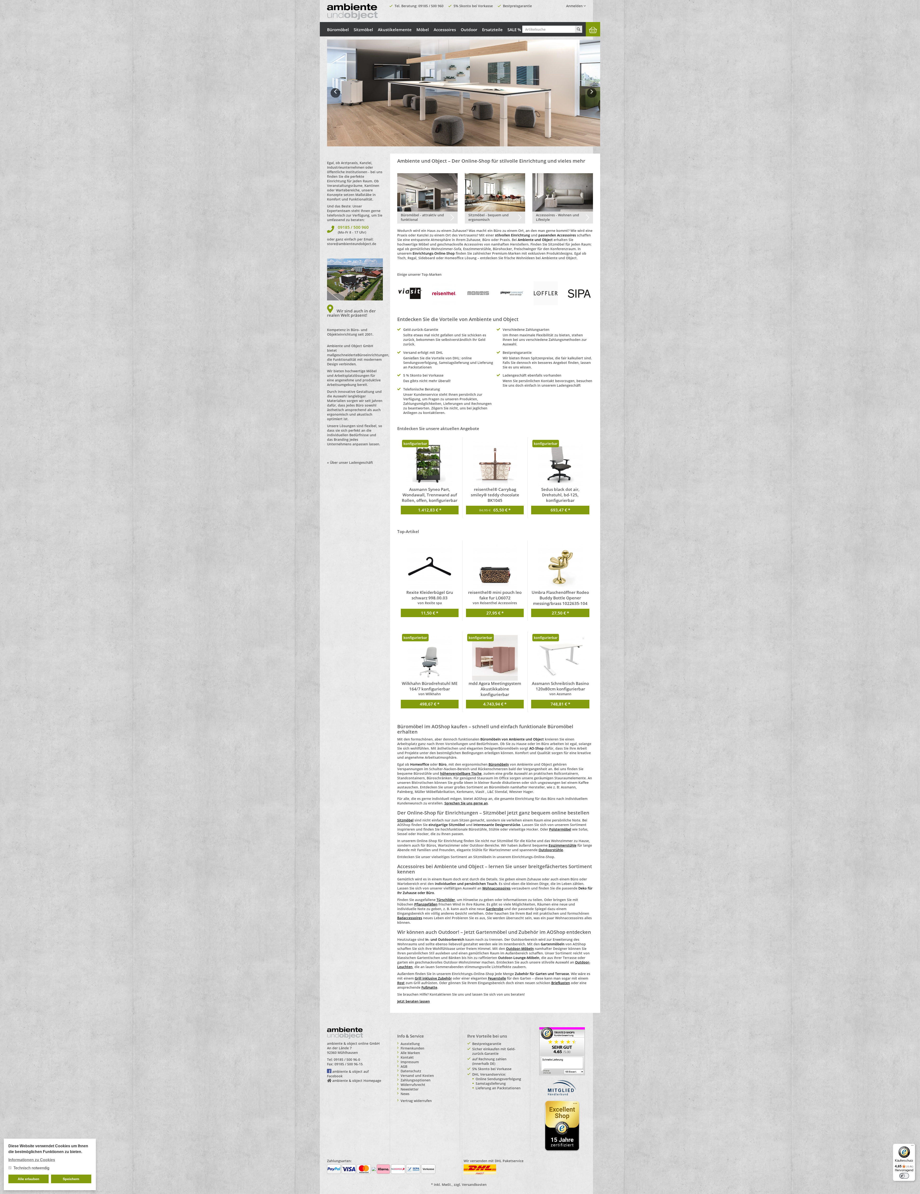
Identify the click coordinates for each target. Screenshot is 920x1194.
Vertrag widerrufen (416, 1100)
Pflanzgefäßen (425, 904)
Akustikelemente (395, 29)
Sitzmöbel (363, 29)
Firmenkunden (412, 1048)
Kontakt (407, 1057)
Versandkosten (474, 1184)
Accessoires (445, 29)
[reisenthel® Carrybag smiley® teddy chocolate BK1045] (495, 464)
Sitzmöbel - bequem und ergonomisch (488, 217)
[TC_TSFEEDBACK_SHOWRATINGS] (562, 1051)
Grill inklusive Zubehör (433, 978)
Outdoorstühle (551, 850)
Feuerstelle (497, 978)
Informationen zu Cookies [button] (31, 1160)
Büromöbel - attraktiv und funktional (422, 217)
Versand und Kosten (417, 1075)
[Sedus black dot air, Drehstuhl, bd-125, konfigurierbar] (560, 464)
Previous (335, 96)
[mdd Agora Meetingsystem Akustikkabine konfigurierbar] (495, 658)
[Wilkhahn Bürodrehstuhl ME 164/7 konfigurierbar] (430, 658)
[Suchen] (578, 29)
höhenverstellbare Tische (461, 773)
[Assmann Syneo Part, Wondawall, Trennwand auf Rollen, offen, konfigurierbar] (430, 464)
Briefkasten (560, 983)
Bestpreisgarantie (517, 6)
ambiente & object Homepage (356, 1080)
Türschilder (446, 899)
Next (593, 96)
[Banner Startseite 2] (463, 93)
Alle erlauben (28, 1179)
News (405, 1093)
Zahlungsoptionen (416, 1080)
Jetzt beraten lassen (413, 1001)
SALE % (514, 29)
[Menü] (912, 1146)
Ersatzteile (492, 29)
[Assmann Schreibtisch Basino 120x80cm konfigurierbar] (560, 658)
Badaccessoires (409, 918)
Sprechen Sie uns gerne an (466, 803)
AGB (404, 1066)
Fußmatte (429, 987)
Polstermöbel (560, 829)
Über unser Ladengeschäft (351, 462)
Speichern (71, 1179)
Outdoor (469, 29)
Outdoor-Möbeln (520, 948)
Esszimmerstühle (562, 845)
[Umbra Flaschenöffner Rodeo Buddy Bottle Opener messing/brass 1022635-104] (560, 567)
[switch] (904, 1176)
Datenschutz (411, 1071)
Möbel (422, 29)
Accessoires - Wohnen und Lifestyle (557, 217)
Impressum (410, 1062)
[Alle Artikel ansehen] (410, 293)
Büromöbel (338, 29)
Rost (401, 983)
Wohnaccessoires (496, 888)
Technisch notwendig (31, 1168)
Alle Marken (410, 1052)
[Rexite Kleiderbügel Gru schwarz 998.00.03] (430, 567)
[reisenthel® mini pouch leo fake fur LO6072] (495, 567)
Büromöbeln (499, 764)
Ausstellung (410, 1043)
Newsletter (410, 1089)
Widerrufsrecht (413, 1084)
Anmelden (575, 6)
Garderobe (494, 909)
